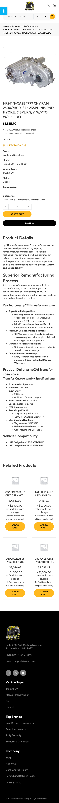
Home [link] (6, 26)
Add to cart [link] (15, 526)
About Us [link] (11, 763)
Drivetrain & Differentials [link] (24, 26)
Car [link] (8, 701)
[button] (52, 48)
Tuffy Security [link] (13, 735)
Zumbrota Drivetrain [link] (17, 741)
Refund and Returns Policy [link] (20, 775)
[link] (3, 11)
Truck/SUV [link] (12, 688)
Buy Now (29, 223)
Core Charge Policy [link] (17, 769)
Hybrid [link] (9, 707)
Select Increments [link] (16, 729)
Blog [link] (8, 757)
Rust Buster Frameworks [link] (20, 723)
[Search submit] (52, 16)
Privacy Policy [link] (14, 782)
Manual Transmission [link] (17, 694)
